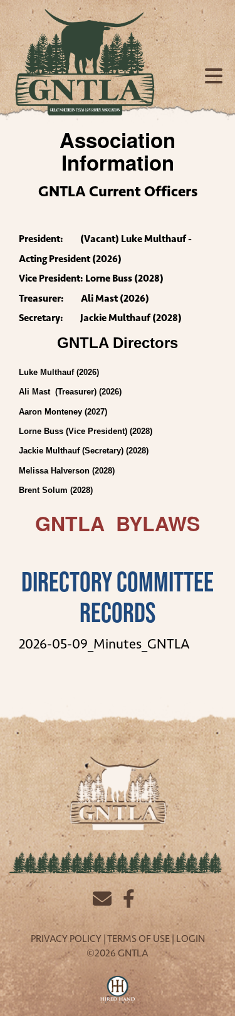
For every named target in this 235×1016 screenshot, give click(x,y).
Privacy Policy (66, 939)
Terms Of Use (138, 939)
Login (190, 939)
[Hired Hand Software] (117, 989)
